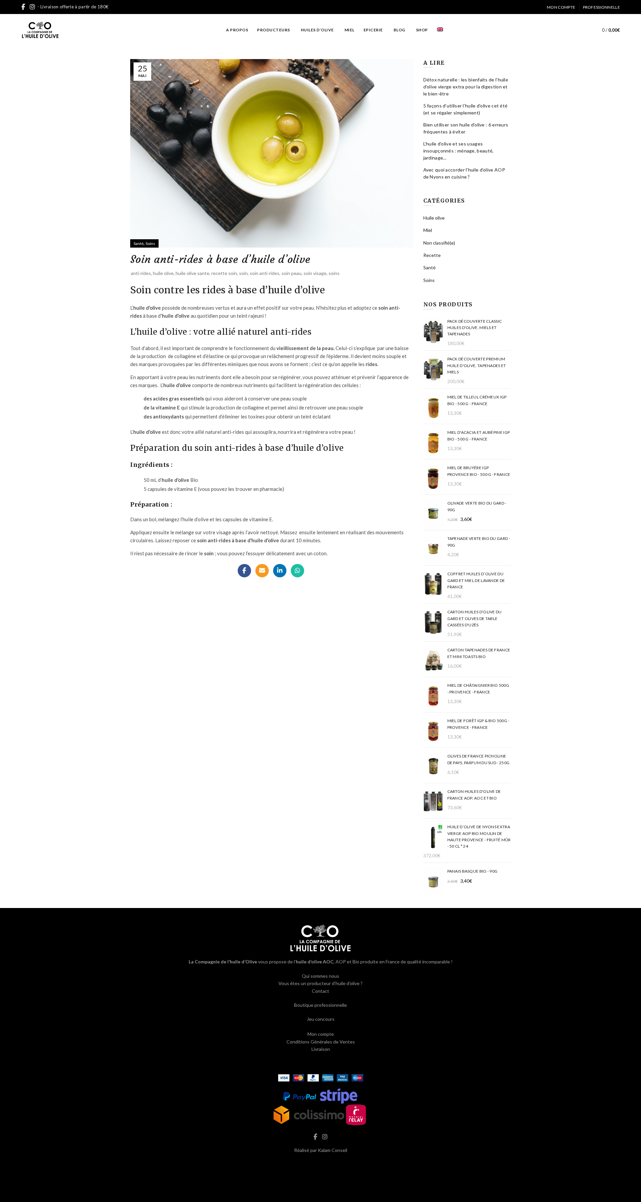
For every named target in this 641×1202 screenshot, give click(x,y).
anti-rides (141, 273)
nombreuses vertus (208, 308)
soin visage (315, 273)
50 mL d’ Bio (171, 480)
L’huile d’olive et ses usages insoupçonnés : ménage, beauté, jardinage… (458, 151)
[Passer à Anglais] (440, 30)
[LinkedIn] (279, 570)
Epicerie (373, 29)
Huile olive (434, 218)
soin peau (291, 273)
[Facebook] (244, 570)
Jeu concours (321, 1019)
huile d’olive (196, 519)
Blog (399, 29)
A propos (237, 29)
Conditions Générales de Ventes (320, 1041)
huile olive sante (192, 273)
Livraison (320, 1049)
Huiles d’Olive (317, 29)
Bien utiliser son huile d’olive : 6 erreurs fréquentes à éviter (465, 128)
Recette (432, 255)
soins (334, 273)
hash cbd (320, 1164)
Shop (422, 29)
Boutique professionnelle (320, 1005)
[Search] (581, 30)
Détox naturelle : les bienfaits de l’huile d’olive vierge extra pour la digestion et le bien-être (465, 86)
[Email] (262, 570)
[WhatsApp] (297, 570)
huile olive (163, 273)
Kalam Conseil (332, 1150)
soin (243, 273)
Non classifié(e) (439, 243)
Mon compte (561, 7)
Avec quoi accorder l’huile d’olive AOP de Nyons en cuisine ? (464, 173)
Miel (350, 29)
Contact (320, 991)
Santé (139, 243)
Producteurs (273, 29)
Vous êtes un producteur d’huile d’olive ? (320, 983)
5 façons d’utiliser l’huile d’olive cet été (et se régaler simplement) (465, 109)
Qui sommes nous (320, 976)
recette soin (224, 273)
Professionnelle (601, 7)
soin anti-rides (264, 273)
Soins (150, 243)
